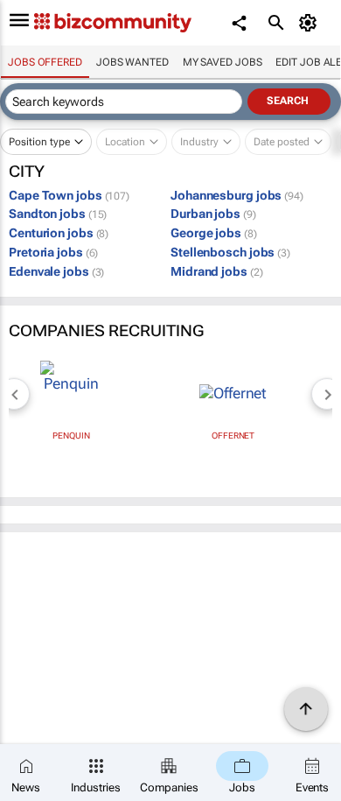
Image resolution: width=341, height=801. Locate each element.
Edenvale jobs (56, 271)
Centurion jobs (58, 233)
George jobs (213, 233)
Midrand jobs (216, 271)
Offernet (233, 435)
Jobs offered (45, 62)
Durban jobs (213, 214)
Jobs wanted (132, 62)
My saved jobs (222, 62)
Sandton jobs (58, 214)
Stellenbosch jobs (230, 252)
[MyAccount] (310, 23)
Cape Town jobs (69, 195)
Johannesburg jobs (236, 195)
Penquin (70, 435)
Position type (39, 142)
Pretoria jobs (53, 252)
